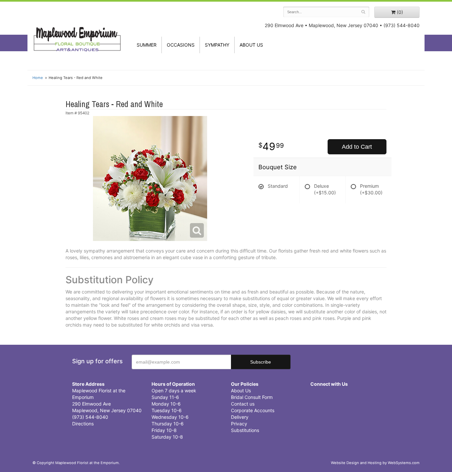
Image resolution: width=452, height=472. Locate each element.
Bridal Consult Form (252, 397)
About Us (241, 390)
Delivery (240, 417)
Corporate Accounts (252, 410)
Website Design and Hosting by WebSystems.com (375, 462)
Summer (147, 45)
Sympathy (217, 45)
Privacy (239, 423)
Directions (83, 423)
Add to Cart (357, 146)
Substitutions (245, 430)
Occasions (181, 45)
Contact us (242, 404)
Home (37, 77)
